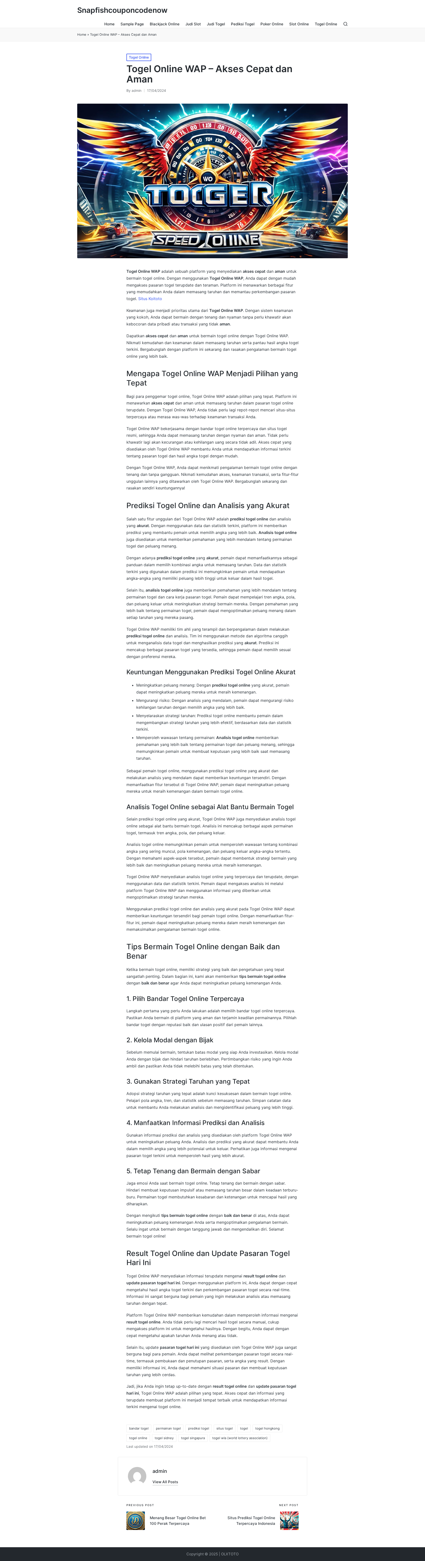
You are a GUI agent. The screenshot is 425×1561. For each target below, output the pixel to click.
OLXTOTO (230, 1554)
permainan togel (168, 1428)
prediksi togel (198, 1428)
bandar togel (139, 1428)
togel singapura (193, 1438)
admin (159, 1471)
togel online (138, 1438)
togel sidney (164, 1438)
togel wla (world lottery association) (240, 1438)
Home (81, 34)
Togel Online (139, 57)
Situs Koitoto (150, 298)
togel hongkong (267, 1428)
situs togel (224, 1428)
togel (244, 1428)
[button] (165, 1482)
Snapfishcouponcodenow (122, 10)
